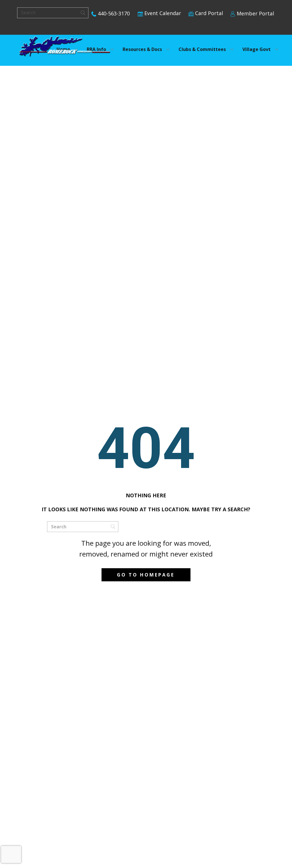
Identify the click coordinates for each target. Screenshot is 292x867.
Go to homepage (146, 575)
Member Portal (254, 13)
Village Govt (256, 49)
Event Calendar (162, 13)
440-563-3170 (113, 13)
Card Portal (208, 13)
